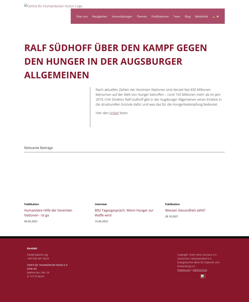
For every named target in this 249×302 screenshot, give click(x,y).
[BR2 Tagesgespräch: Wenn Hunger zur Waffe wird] (130, 164)
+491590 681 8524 (38, 258)
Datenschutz (200, 270)
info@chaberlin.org (37, 254)
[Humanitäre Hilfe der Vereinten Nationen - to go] (38, 164)
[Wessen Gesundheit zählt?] (179, 164)
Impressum (183, 270)
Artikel (114, 113)
